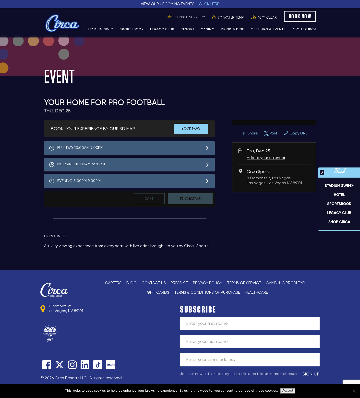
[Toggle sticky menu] (322, 172)
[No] (353, 391)
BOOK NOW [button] (300, 16)
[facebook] (46, 364)
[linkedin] (85, 364)
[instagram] (72, 364)
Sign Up (311, 374)
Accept (287, 390)
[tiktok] (97, 364)
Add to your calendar (266, 158)
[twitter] (59, 364)
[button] (339, 194)
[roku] (110, 364)
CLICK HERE (209, 4)
